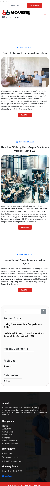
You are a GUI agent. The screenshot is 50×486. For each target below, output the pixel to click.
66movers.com (10, 17)
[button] (16, 5)
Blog (8, 381)
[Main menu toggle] (45, 14)
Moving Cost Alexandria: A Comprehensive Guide (23, 325)
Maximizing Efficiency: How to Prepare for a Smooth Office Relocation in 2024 (23, 334)
